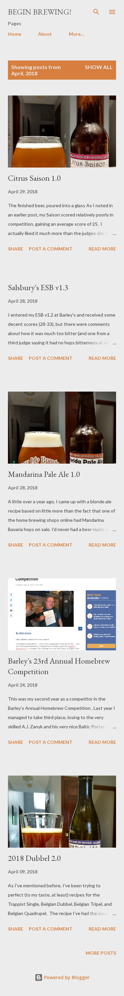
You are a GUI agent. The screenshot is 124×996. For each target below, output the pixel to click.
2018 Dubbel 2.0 (34, 858)
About (45, 34)
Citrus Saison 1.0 (34, 178)
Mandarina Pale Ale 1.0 (44, 474)
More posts (101, 953)
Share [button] (15, 248)
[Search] (96, 12)
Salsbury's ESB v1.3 (38, 287)
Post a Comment (50, 248)
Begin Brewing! (39, 12)
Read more (102, 248)
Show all (99, 67)
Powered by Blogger (66, 977)
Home (14, 34)
